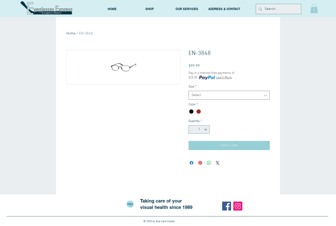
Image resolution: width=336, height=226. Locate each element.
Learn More (224, 78)
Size (192, 87)
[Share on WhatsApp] (209, 163)
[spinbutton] (199, 129)
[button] (314, 8)
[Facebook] (226, 206)
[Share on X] (217, 163)
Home (70, 33)
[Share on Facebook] (191, 163)
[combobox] (229, 95)
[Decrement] (192, 129)
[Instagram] (237, 206)
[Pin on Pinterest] (200, 163)
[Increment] (206, 129)
